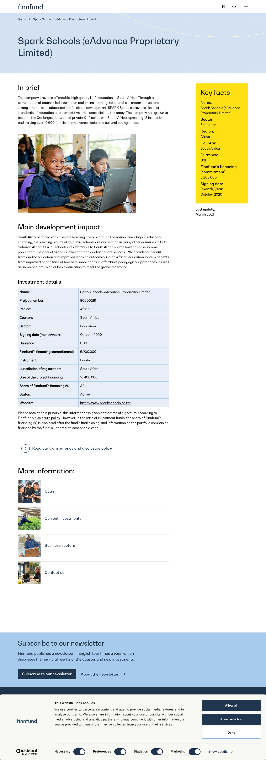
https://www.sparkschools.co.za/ (105, 403)
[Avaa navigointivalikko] (246, 6)
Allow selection (231, 719)
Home (22, 19)
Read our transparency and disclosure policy (72, 448)
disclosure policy (47, 418)
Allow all (231, 705)
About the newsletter (100, 674)
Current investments (63, 518)
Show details (218, 752)
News (50, 491)
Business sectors (60, 545)
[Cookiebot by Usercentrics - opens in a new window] (27, 752)
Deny (231, 732)
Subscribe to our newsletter (47, 674)
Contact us (54, 572)
